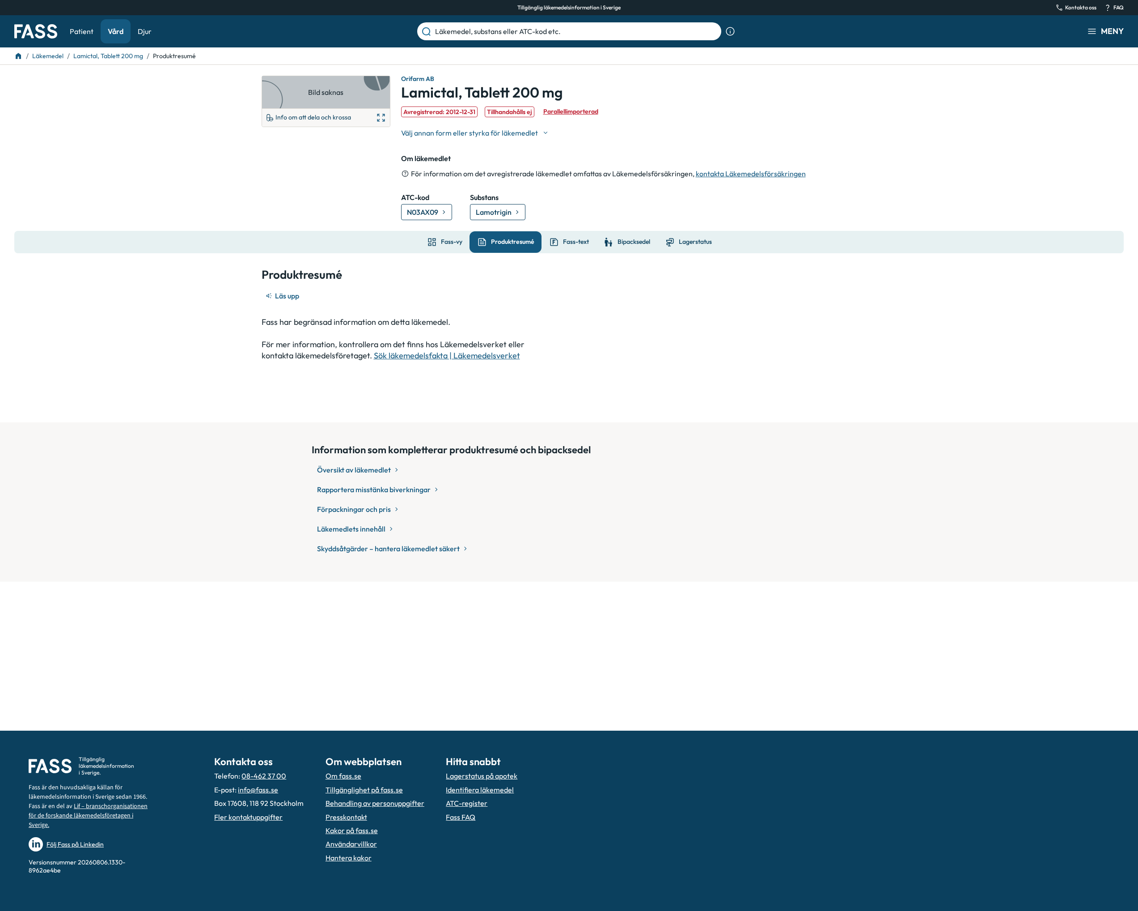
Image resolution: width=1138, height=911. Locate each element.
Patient (81, 31)
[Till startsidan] (18, 56)
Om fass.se (343, 775)
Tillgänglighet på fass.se (364, 789)
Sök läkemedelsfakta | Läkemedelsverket (447, 355)
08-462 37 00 (263, 775)
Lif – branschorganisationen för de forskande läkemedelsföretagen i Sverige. (88, 816)
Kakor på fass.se (352, 830)
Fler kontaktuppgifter (248, 817)
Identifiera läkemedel (480, 789)
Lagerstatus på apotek (481, 775)
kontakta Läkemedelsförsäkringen (751, 173)
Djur (145, 31)
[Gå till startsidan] (35, 31)
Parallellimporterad (570, 111)
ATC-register (466, 803)
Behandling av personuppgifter (375, 803)
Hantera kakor (349, 857)
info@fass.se (258, 789)
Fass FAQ (460, 817)
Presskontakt (346, 817)
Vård (115, 31)
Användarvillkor (351, 843)
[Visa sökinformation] (730, 31)
